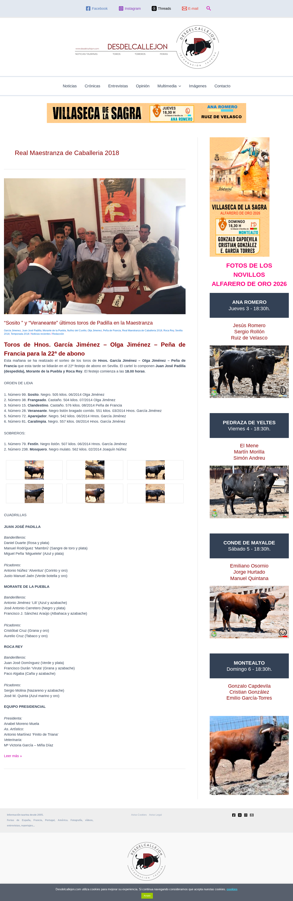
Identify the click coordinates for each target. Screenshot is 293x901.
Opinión (142, 86)
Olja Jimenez (95, 330)
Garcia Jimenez (12, 330)
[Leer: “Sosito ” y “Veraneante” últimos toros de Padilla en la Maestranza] (95, 246)
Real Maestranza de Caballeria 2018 (142, 330)
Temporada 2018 (20, 334)
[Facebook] (234, 815)
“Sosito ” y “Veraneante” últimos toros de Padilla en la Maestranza (78, 323)
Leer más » (13, 755)
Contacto (222, 86)
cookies (232, 889)
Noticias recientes (40, 334)
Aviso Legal (155, 814)
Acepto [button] (147, 895)
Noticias (70, 86)
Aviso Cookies (139, 814)
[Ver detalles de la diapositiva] (249, 371)
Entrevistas (118, 86)
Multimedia (167, 86)
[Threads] (240, 815)
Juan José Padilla (31, 330)
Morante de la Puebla (54, 330)
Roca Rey (168, 330)
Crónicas (92, 86)
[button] (208, 8)
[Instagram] (246, 815)
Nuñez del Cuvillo (77, 330)
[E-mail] (252, 815)
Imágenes (197, 86)
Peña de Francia (112, 330)
